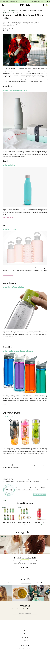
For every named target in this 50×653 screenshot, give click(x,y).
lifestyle (10, 500)
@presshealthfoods (26, 583)
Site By (30, 648)
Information (25, 637)
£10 (3, 339)
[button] (47, 516)
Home (4, 10)
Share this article (8, 28)
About (25, 640)
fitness (5, 500)
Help (25, 633)
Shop (25, 630)
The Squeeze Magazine (13, 10)
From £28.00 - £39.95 (8, 275)
